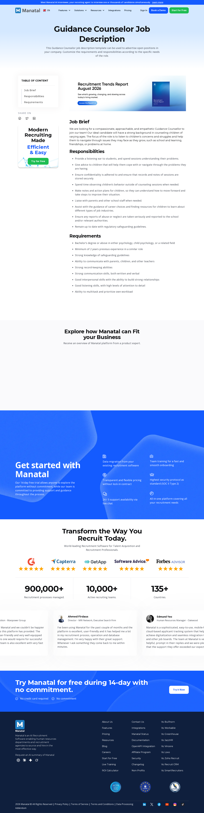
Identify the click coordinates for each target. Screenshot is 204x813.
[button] (46, 10)
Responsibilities (34, 96)
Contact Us (138, 722)
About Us (107, 722)
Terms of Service (79, 804)
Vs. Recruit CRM (170, 764)
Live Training (109, 764)
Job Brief (30, 90)
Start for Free (179, 10)
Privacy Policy (62, 804)
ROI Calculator (110, 770)
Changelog (138, 764)
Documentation (140, 740)
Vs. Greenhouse (170, 734)
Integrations (114, 10)
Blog (104, 746)
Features (107, 728)
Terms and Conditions (102, 804)
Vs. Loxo (165, 752)
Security (136, 758)
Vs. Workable (168, 728)
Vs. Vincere (167, 746)
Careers (106, 752)
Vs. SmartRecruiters (172, 770)
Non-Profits (138, 770)
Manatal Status (140, 734)
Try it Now (179, 689)
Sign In (143, 10)
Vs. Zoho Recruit (170, 758)
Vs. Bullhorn (168, 722)
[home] (27, 10)
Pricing (127, 10)
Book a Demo (158, 10)
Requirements (33, 102)
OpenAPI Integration (143, 746)
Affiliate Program (141, 752)
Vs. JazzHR (167, 740)
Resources (108, 740)
